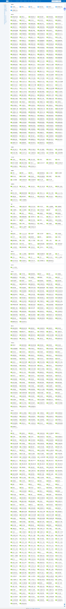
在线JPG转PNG (32, 20)
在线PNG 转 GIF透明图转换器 (51, 64)
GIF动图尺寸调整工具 (50, 108)
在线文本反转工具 (23, 348)
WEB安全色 (22, 243)
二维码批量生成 (41, 213)
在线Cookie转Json (50, 257)
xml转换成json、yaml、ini (60, 216)
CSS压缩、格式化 (23, 186)
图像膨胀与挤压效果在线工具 (33, 125)
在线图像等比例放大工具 (15, 54)
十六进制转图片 (41, 223)
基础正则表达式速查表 (41, 243)
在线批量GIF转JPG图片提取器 (60, 88)
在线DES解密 (13, 589)
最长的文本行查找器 (14, 501)
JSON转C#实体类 (23, 159)
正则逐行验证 (22, 494)
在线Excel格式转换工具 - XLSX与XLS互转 (42, 152)
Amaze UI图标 (49, 240)
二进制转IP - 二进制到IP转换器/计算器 (51, 569)
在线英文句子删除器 (14, 382)
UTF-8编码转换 (50, 223)
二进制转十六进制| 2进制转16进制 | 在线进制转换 (42, 460)
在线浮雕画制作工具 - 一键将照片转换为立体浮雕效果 (42, 132)
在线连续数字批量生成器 (42, 287)
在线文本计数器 (41, 504)
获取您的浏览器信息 (14, 240)
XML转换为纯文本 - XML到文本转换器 (15, 545)
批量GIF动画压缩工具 (32, 105)
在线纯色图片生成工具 (32, 132)
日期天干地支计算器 (32, 294)
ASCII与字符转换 (32, 477)
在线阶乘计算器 (23, 314)
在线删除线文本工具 (50, 399)
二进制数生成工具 (14, 528)
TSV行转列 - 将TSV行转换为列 (33, 555)
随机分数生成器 (59, 328)
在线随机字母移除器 (59, 382)
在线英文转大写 (41, 365)
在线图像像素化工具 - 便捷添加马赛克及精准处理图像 (15, 40)
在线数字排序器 (50, 487)
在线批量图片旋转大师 (59, 30)
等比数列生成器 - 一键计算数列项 (51, 314)
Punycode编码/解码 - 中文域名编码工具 (24, 579)
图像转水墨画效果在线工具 (51, 125)
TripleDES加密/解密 (14, 179)
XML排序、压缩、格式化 (42, 186)
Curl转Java (13, 257)
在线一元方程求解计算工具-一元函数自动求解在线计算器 (42, 314)
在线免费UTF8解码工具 (51, 579)
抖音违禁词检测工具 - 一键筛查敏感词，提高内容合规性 (42, 311)
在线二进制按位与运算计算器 (51, 467)
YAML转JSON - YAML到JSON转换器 (51, 545)
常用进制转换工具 (14, 223)
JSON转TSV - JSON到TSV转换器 (60, 545)
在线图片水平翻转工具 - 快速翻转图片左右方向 (33, 57)
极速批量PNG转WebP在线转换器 (42, 74)
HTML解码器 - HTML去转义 (42, 528)
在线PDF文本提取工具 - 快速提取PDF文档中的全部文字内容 (33, 149)
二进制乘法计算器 (41, 467)
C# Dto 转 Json (41, 216)
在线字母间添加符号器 (14, 392)
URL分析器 (22, 528)
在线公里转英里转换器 (32, 518)
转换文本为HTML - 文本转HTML (15, 569)
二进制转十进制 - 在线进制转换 (33, 460)
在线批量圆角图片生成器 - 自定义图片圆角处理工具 (33, 139)
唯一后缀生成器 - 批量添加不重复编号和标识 (42, 433)
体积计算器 (58, 277)
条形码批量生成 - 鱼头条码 (60, 6)
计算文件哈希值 (32, 176)
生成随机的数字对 (50, 328)
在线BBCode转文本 (23, 372)
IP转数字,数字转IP (32, 253)
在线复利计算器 (50, 311)
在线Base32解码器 (14, 453)
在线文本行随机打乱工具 (51, 501)
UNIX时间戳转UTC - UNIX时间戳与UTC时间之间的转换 (24, 569)
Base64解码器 (58, 528)
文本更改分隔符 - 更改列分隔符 (42, 562)
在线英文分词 (13, 375)
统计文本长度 (31, 399)
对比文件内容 (31, 436)
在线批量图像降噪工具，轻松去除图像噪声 (24, 115)
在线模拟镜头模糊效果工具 (51, 122)
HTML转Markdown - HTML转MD (51, 562)
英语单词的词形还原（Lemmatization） (15, 294)
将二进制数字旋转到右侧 (51, 470)
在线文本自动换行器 (41, 375)
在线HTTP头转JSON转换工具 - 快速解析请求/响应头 (15, 260)
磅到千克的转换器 (23, 521)
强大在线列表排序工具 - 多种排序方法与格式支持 (60, 416)
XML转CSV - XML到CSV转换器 (51, 538)
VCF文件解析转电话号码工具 (51, 287)
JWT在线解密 (49, 253)
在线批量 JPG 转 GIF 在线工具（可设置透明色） (42, 88)
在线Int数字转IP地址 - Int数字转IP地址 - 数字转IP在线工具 (15, 572)
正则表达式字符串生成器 (15, 443)
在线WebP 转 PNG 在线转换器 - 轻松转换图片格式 (15, 74)
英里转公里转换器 (23, 518)
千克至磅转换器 (32, 521)
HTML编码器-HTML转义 (33, 528)
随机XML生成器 (50, 521)
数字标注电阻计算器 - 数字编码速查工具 (15, 603)
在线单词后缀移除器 (59, 389)
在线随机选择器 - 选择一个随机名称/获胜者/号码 (60, 338)
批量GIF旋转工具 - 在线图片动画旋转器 (42, 108)
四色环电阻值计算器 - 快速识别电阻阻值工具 (42, 443)
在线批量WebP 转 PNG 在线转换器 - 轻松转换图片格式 (24, 74)
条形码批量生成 (59, 213)
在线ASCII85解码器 (50, 453)
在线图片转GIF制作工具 (42, 105)
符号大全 (31, 243)
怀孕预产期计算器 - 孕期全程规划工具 (24, 297)
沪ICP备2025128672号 (37, 608)
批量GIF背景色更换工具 (60, 105)
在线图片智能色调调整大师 (15, 47)
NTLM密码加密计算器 (59, 589)
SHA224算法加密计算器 (51, 596)
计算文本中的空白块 (50, 504)
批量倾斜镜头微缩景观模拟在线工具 (42, 122)
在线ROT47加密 (50, 179)
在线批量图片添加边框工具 (15, 64)
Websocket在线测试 (59, 257)
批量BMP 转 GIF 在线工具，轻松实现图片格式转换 (42, 81)
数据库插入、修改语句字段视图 (60, 186)
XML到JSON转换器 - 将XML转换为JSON (33, 538)
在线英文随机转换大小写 (60, 365)
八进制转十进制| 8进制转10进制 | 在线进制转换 (60, 460)
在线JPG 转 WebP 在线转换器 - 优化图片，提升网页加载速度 (51, 71)
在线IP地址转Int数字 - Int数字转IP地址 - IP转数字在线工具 (60, 569)
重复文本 (31, 484)
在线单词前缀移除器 (50, 389)
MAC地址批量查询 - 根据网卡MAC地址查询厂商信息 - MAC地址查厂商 (42, 260)
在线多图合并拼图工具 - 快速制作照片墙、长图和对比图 (33, 142)
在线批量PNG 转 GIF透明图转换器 (60, 64)
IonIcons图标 (58, 240)
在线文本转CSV (14, 372)
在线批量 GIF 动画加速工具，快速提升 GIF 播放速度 (33, 98)
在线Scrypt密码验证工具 (51, 450)
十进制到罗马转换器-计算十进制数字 (60, 470)
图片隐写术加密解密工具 (42, 176)
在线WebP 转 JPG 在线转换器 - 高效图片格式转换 (33, 71)
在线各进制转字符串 (23, 365)
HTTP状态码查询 (59, 233)
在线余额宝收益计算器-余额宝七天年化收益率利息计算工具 (15, 314)
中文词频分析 (49, 277)
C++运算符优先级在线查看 (60, 243)
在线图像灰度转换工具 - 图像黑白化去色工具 (51, 54)
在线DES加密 (58, 586)
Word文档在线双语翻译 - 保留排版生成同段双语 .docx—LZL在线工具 (51, 152)
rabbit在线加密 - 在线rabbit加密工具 (42, 589)
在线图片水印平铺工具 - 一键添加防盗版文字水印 (60, 139)
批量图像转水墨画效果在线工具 (60, 125)
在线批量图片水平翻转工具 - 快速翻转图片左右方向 (42, 57)
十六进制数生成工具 (59, 331)
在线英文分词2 (23, 375)
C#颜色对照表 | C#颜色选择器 (15, 243)
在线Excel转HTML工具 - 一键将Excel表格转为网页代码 (24, 152)
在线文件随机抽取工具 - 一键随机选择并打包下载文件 (60, 436)
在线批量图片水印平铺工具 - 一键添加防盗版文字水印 (15, 142)
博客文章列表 (13, 233)
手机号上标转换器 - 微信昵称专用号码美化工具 (60, 287)
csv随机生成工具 (41, 338)
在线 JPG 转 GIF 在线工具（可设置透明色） (33, 88)
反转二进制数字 (23, 470)
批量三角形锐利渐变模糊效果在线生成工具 (24, 122)
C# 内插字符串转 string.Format (33, 216)
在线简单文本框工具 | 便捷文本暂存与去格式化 (24, 304)
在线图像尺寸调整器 (32, 30)
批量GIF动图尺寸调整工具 (60, 108)
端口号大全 (49, 233)
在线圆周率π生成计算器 (24, 511)
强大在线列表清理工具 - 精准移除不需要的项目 (42, 416)
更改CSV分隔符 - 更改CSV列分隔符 (51, 555)
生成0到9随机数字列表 (41, 328)
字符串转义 (22, 6)
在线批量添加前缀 (14, 355)
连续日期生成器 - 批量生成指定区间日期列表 (33, 297)
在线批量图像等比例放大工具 (24, 54)
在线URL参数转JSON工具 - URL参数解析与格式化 (24, 260)
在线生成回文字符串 (50, 372)
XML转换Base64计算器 (51, 511)
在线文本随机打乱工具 (59, 501)
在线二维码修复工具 (14, 216)
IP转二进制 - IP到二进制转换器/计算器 (42, 569)
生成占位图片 (13, 436)
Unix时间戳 (13, 213)
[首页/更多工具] (65, 604)
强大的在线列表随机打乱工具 (15, 419)
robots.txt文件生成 (14, 267)
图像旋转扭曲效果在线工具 (15, 125)
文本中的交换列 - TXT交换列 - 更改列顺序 (33, 562)
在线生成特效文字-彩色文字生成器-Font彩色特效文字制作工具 (42, 196)
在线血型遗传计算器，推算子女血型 (60, 314)
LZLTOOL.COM (31, 608)
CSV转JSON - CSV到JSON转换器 (33, 545)
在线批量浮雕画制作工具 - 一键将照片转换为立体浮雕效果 (51, 132)
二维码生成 (22, 213)
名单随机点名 (31, 433)
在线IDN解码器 (14, 518)
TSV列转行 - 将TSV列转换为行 (24, 555)
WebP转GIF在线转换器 (51, 74)
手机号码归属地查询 (23, 287)
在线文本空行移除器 (32, 392)
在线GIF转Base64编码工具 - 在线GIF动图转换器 (15, 91)
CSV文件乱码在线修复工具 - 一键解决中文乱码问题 (60, 149)
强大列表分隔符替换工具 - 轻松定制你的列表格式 (33, 419)
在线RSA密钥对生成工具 (24, 179)
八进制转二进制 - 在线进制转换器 (51, 460)
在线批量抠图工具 (59, 20)
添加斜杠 (22, 484)
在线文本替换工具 (32, 348)
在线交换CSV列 (14, 450)
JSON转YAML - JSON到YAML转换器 (42, 545)
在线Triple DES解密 (32, 589)
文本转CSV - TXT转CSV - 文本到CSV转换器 (15, 552)
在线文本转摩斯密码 (32, 372)
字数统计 (31, 280)
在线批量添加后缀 (23, 355)
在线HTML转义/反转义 (32, 206)
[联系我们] (65, 606)
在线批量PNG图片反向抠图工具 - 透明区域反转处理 (51, 139)
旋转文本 (58, 484)
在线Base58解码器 (32, 453)
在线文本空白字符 (41, 358)
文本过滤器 (49, 392)
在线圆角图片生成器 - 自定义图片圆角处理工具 (15, 139)
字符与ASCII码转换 (23, 477)
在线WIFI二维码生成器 (41, 64)
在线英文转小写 (50, 365)
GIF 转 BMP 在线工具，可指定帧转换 (51, 81)
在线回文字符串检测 (59, 372)
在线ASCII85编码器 (41, 453)
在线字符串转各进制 (14, 365)
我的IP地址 (13, 253)
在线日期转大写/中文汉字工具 (51, 294)
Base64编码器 (49, 528)
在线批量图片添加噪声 (32, 23)
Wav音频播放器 (23, 277)
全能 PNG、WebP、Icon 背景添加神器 (24, 37)
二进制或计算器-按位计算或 (15, 470)
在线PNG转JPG (23, 20)
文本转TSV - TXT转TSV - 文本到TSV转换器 (33, 552)
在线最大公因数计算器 (32, 314)
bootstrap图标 (41, 240)
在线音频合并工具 (41, 304)
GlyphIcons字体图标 (32, 240)
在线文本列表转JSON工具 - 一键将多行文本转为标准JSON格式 (33, 166)
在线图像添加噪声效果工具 (51, 115)
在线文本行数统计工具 (59, 504)
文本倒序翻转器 (59, 223)
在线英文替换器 (23, 382)
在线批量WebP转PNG (50, 23)
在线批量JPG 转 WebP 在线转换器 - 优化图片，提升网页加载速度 (60, 71)
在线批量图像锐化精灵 (59, 40)
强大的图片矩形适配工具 (15, 37)
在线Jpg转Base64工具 (51, 91)
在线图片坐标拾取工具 (41, 37)
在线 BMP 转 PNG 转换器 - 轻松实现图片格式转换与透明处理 (15, 71)
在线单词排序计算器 (59, 494)
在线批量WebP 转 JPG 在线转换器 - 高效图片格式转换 (42, 71)
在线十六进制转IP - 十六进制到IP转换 (51, 572)
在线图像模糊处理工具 (32, 40)
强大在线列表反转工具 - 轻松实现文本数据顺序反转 (51, 416)
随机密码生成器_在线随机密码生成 (24, 328)
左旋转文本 (13, 487)
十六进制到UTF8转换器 (15, 477)
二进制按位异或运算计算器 (60, 467)
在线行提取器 (49, 494)
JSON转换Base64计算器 (42, 511)
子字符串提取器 (23, 443)
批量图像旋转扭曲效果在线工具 (24, 125)
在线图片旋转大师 (50, 30)
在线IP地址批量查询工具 (42, 253)
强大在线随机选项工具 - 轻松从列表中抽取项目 (24, 419)
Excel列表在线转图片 (41, 419)
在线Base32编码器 (59, 450)
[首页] (8, 1)
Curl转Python (23, 257)
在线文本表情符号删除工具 (15, 311)
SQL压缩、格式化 (50, 186)
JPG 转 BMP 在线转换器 (60, 81)
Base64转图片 (23, 223)
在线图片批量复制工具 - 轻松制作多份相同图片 (15, 57)
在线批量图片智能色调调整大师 (24, 47)
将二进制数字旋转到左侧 (42, 470)
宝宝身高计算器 (14, 287)
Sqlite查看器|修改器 (23, 436)
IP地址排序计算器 (59, 572)
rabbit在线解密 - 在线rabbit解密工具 (51, 589)
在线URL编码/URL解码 (24, 206)
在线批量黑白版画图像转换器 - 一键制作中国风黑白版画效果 (24, 139)
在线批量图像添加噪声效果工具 (60, 115)
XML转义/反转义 (41, 206)
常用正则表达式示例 (50, 243)
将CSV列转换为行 (50, 552)
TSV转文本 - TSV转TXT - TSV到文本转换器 (24, 552)
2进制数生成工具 (32, 331)
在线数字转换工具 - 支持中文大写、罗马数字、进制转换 (33, 223)
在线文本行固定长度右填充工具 (60, 348)
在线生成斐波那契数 (14, 511)
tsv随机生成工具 (50, 338)
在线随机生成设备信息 (50, 382)
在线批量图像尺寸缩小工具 (42, 54)
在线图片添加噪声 (14, 20)
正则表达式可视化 (41, 6)
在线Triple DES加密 (23, 589)
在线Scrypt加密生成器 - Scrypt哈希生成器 (42, 450)
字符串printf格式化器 (32, 443)
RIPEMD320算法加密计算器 (24, 596)
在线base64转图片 (59, 37)
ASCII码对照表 (32, 233)
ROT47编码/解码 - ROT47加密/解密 (15, 579)
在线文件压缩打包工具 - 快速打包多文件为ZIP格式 (42, 436)
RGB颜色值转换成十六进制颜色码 (60, 511)
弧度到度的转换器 (59, 518)
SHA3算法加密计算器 (59, 453)
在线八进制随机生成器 (59, 443)
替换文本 (40, 484)
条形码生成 (31, 213)
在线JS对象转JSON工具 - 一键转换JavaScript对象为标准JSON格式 (60, 196)
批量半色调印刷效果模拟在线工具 (24, 132)
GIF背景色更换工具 (50, 105)
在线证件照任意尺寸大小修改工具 (60, 132)
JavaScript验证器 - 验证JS (42, 535)
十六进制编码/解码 (59, 206)
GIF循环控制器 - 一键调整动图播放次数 (15, 108)
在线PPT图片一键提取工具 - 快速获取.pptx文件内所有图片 (15, 152)
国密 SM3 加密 (14, 176)
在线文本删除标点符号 (50, 358)
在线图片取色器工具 (23, 196)
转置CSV (40, 552)
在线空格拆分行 (50, 355)
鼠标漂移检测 (49, 280)
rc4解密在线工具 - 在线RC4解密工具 (51, 586)
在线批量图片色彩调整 (23, 23)
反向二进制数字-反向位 (33, 470)
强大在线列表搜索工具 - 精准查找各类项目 (15, 416)
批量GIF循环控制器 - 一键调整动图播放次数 (24, 108)
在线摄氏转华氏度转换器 (42, 518)
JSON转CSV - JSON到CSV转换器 (24, 545)
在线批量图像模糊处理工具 (42, 40)
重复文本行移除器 (41, 392)
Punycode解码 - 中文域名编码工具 (33, 579)
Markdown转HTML (59, 562)
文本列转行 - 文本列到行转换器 (15, 562)
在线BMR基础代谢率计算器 (33, 311)
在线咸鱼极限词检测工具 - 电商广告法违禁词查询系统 (24, 311)
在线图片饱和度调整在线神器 (33, 47)
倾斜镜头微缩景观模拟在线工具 (33, 122)
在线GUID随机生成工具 (15, 338)
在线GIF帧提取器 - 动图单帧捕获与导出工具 (33, 91)
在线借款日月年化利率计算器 (33, 304)
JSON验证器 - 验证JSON (15, 535)
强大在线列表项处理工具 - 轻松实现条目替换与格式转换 (33, 416)
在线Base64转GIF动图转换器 (24, 91)
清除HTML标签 (32, 450)
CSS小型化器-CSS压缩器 (60, 535)
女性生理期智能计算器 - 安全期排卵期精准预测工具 (60, 297)
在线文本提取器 (14, 399)
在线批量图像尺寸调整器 (42, 30)
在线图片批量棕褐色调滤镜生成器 (60, 47)
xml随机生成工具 (32, 338)
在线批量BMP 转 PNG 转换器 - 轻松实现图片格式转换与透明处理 (24, 71)
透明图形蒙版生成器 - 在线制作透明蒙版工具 (51, 142)
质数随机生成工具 (23, 331)
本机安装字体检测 (59, 280)
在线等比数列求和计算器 (60, 304)
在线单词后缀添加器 (32, 389)
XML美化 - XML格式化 (15, 538)
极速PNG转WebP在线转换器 (33, 74)
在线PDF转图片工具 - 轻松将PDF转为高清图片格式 (51, 149)
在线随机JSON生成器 (41, 521)
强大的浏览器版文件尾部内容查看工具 (33, 406)
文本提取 (31, 494)
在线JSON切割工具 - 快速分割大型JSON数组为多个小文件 (24, 166)
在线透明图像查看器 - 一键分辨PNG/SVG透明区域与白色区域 (24, 142)
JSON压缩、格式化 (32, 186)
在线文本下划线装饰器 (41, 399)
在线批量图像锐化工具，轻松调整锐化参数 (42, 115)
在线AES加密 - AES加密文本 (24, 586)
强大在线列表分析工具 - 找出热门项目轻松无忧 (24, 416)
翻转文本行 (31, 504)
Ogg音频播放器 (32, 277)
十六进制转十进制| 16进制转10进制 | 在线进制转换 (15, 467)
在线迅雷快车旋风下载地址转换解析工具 (51, 260)
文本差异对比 (49, 6)
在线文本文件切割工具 (14, 297)
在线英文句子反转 (59, 375)
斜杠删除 (13, 484)
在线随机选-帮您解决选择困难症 (15, 328)
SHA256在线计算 (59, 596)
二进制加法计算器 (32, 467)
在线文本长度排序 (59, 487)
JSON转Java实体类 (32, 159)
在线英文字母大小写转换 (33, 365)
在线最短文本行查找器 (23, 501)
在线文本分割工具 (32, 375)
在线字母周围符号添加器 (24, 392)
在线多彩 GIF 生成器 (41, 98)
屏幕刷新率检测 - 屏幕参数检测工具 (15, 321)
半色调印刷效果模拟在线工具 (15, 132)
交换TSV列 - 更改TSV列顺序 (60, 555)
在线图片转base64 (50, 37)
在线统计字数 (58, 358)
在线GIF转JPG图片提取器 (51, 88)
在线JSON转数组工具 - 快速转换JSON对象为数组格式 (15, 166)
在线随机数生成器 (32, 328)
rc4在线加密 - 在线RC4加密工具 (42, 586)
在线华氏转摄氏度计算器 (51, 518)
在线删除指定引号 (41, 355)
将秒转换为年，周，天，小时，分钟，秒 (15, 460)
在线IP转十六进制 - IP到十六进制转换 (42, 572)
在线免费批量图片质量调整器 (24, 30)
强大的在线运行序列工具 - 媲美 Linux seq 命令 (24, 406)
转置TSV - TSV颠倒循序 (15, 555)
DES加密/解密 (49, 176)
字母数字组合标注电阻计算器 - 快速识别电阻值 (24, 603)
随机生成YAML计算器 (59, 521)
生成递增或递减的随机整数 (15, 331)
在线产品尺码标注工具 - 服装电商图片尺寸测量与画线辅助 (24, 321)
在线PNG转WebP (59, 23)
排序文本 (40, 487)
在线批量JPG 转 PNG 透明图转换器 (33, 64)
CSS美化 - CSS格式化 (50, 535)
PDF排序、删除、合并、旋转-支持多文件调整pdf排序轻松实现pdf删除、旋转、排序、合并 (15, 149)
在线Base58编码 (23, 453)
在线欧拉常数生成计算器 (33, 511)
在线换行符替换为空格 (59, 355)
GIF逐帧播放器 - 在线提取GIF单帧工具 (51, 98)
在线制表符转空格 (23, 358)
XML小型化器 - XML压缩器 (24, 538)
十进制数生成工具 (50, 331)
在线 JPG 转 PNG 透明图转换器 (24, 64)
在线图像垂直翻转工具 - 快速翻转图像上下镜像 (51, 57)
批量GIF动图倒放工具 (14, 105)
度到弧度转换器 (14, 521)
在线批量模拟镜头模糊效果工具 (60, 122)
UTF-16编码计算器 (59, 579)
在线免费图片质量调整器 (15, 30)
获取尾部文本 (40, 494)
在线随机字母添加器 (41, 382)
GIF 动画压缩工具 (23, 105)
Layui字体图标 (23, 240)
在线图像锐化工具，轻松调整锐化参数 (33, 115)
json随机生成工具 (23, 338)
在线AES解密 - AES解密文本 (33, 586)
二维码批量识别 (50, 213)
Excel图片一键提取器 (23, 149)
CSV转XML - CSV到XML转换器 (60, 538)
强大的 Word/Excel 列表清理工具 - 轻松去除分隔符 (51, 419)
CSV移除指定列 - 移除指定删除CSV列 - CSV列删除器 (42, 555)
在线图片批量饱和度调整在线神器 (42, 47)
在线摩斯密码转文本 (41, 372)
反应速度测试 (22, 280)
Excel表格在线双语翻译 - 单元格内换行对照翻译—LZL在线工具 (60, 152)
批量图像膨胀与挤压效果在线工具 (42, 125)
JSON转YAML (49, 159)
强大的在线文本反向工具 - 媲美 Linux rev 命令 (15, 406)
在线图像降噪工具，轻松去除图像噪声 (15, 115)
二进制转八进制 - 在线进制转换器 (24, 460)
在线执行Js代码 (32, 196)
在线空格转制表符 (14, 358)
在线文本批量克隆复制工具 (15, 348)
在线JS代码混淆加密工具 (33, 179)
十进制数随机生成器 (50, 443)
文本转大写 (49, 477)
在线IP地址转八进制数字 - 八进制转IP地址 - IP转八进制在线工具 (24, 572)
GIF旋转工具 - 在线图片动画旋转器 (33, 108)
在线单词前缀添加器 (23, 389)
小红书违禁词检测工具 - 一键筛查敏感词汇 (60, 311)
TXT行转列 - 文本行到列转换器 (24, 562)
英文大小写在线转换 (41, 477)
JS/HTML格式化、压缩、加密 (15, 186)
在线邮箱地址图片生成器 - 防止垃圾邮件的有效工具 (42, 142)
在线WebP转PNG (41, 20)
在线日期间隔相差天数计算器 (42, 294)
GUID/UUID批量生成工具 (51, 433)
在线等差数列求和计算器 (15, 304)
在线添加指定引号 (32, 355)
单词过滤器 (58, 392)
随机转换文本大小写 (59, 477)
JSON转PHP (58, 159)
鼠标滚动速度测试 (41, 280)
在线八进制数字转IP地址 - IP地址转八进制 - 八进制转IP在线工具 (33, 572)
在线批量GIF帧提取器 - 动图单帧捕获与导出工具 (42, 91)
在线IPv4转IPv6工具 (32, 260)
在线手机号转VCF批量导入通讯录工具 (33, 287)
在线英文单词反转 (50, 375)
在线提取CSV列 (23, 450)
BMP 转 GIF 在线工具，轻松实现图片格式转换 (33, 81)
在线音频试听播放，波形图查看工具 (42, 297)
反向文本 (49, 484)
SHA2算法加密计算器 (41, 596)
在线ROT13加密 (41, 179)
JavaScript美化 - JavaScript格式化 (24, 535)
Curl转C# (58, 253)
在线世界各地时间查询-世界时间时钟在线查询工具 (60, 294)
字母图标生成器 (14, 196)
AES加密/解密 (58, 176)
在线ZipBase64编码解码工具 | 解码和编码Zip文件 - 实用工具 (42, 389)
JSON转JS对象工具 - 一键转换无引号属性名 (51, 196)
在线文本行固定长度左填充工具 (51, 348)
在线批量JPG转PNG (41, 23)
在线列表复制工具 (14, 426)
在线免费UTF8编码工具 (42, 579)
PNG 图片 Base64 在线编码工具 (15, 81)
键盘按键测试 (40, 277)
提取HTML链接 (14, 494)
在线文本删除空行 (32, 358)
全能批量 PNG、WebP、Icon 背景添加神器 (33, 37)
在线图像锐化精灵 (50, 40)
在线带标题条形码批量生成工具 (24, 216)
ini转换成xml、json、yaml (51, 216)
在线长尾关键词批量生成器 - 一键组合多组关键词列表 (51, 304)
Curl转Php (40, 257)
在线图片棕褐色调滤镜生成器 (51, 47)
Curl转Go (31, 257)
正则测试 (31, 6)
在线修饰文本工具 (41, 348)
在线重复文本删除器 (32, 501)
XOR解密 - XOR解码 (14, 586)
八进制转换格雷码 (23, 467)
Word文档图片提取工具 (33, 152)
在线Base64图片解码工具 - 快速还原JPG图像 (60, 91)
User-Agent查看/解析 (23, 253)
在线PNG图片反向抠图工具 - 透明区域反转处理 (42, 139)
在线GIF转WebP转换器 (60, 74)
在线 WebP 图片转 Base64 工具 (15, 88)
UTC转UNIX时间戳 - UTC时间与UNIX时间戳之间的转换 (33, 569)
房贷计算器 (22, 294)
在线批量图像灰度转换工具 (60, 54)
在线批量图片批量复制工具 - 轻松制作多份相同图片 (24, 57)
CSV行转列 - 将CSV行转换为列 (60, 552)
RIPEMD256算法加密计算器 (15, 596)
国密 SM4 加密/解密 (23, 176)
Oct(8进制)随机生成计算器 (42, 331)
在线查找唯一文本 (59, 399)
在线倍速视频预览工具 (14, 277)
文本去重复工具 (23, 433)
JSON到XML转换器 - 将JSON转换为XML (42, 538)
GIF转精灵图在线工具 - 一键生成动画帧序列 (60, 98)
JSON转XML (40, 159)
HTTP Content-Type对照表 (24, 233)
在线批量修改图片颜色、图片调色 (15, 23)
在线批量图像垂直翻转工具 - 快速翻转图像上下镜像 (60, 57)
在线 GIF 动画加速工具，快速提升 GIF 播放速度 (24, 98)
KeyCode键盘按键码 (50, 206)
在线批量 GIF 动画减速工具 (15, 98)
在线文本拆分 (22, 504)
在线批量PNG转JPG (50, 20)
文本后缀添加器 (14, 389)
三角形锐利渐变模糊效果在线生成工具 (15, 122)
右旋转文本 (22, 487)
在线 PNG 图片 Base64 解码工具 (24, 81)
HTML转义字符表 (41, 233)
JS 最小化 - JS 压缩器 (32, 535)
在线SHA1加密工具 (32, 596)
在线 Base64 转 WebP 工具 (24, 88)
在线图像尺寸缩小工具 (32, 54)
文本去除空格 (40, 501)
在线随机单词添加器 (32, 382)
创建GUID (58, 433)
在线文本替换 (22, 399)
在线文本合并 (13, 504)
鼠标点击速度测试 (14, 280)
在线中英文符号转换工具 (51, 297)
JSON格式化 (13, 6)
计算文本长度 (31, 487)
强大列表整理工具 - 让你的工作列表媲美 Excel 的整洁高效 (60, 419)
